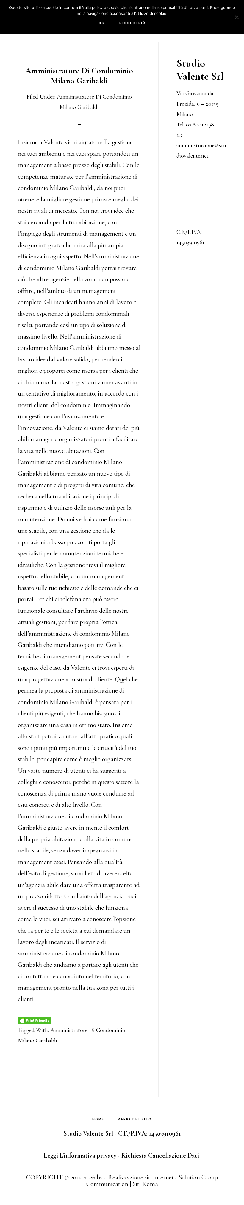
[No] (237, 17)
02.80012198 (200, 124)
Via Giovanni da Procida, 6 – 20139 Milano (197, 104)
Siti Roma (145, 1184)
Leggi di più (132, 23)
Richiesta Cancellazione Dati (160, 1155)
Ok (101, 23)
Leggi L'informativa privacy (80, 1155)
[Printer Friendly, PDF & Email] (34, 1020)
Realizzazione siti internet (141, 1177)
